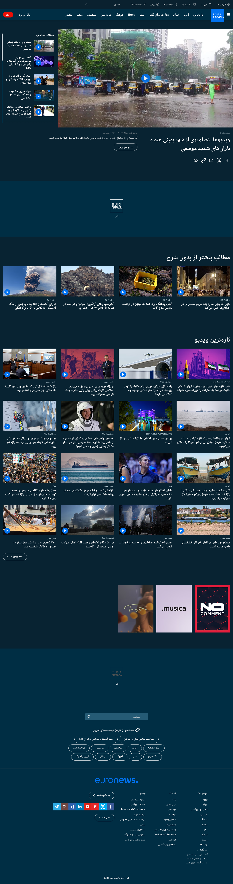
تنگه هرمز (152, 757)
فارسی (223, 4)
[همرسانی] (211, 160)
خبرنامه (106, 817)
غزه (170, 485)
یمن (54, 485)
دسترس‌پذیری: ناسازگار (134, 834)
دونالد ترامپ (79, 748)
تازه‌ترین (198, 14)
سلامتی (91, 14)
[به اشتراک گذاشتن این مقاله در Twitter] (219, 160)
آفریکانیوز (171, 840)
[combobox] (105, 4)
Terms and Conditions (133, 810)
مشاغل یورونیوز (138, 830)
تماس (142, 824)
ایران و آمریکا (82, 757)
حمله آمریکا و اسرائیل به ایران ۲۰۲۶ (96, 739)
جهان (176, 14)
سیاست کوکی (139, 814)
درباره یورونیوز (138, 799)
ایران (227, 433)
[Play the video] (145, 78)
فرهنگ (120, 14)
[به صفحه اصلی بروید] (217, 15)
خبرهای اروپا (166, 381)
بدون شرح (225, 299)
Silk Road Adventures (159, 433)
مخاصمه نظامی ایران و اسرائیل (139, 739)
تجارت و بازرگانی (159, 14)
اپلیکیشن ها (171, 824)
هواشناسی (171, 810)
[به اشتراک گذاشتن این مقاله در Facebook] (227, 160)
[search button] (87, 4)
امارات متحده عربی (221, 381)
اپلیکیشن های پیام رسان (165, 830)
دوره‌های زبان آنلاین (167, 845)
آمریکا (120, 757)
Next (131, 14)
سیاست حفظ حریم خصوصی (132, 820)
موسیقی (100, 748)
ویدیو (80, 14)
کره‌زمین (105, 14)
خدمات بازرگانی (138, 804)
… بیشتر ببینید (125, 147)
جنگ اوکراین (154, 748)
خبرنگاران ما (202, 850)
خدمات (172, 793)
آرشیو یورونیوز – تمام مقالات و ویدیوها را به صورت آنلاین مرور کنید (197, 859)
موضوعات (203, 793)
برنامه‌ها (204, 845)
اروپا (186, 14)
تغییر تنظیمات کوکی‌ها (135, 840)
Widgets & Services (165, 834)
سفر (141, 14)
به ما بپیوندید (170, 820)
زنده (8, 14)
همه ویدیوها (16, 557)
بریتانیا (103, 757)
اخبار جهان (109, 381)
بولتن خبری (171, 804)
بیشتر (142, 793)
